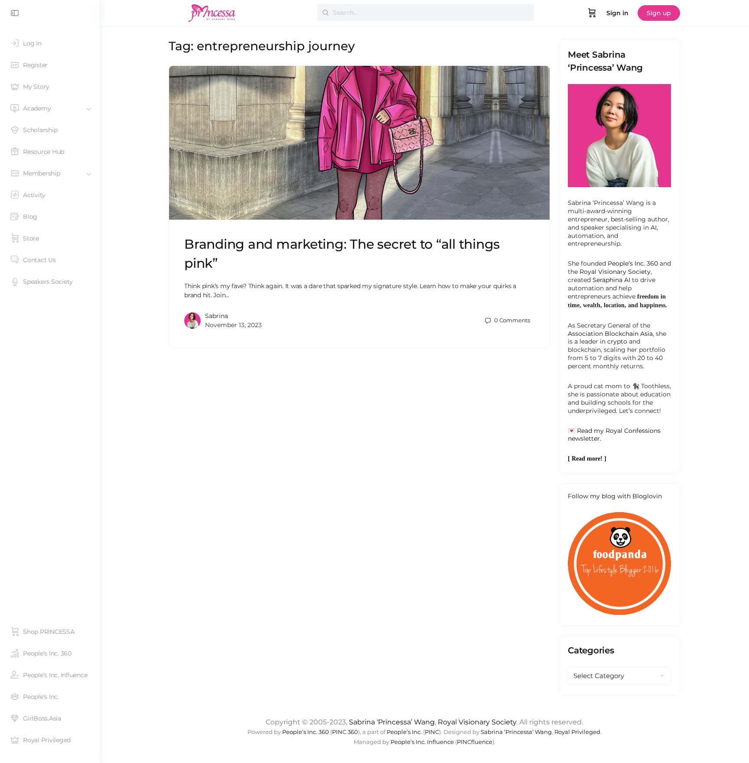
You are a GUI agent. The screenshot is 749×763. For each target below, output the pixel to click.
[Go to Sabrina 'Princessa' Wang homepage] (212, 12)
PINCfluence (474, 742)
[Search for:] (425, 12)
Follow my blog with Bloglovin (615, 496)
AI (654, 227)
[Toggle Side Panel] (14, 13)
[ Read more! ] (587, 458)
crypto (617, 341)
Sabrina (216, 316)
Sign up (659, 13)
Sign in (617, 13)
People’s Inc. (404, 732)
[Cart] (592, 13)
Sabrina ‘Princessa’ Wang (392, 722)
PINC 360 (345, 732)
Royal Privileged (577, 732)
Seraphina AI (611, 280)
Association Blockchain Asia (610, 334)
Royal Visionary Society (615, 272)
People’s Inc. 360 (633, 263)
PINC (432, 732)
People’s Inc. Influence (422, 742)
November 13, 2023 (233, 325)
